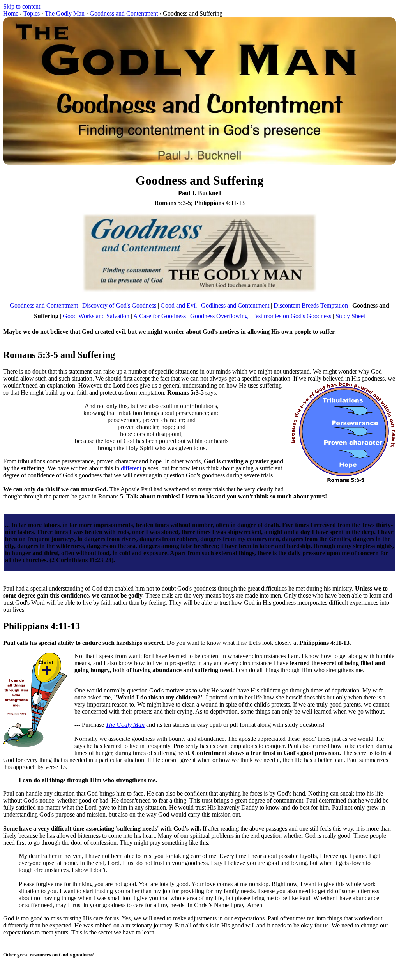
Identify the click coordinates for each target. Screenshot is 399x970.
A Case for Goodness (159, 316)
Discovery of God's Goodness (119, 305)
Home (10, 13)
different (131, 468)
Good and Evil (179, 305)
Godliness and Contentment (235, 305)
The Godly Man (65, 13)
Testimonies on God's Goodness (291, 316)
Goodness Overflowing (219, 316)
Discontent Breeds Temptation (311, 305)
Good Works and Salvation (96, 316)
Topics (31, 13)
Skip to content (21, 6)
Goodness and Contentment (124, 13)
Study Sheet (350, 316)
